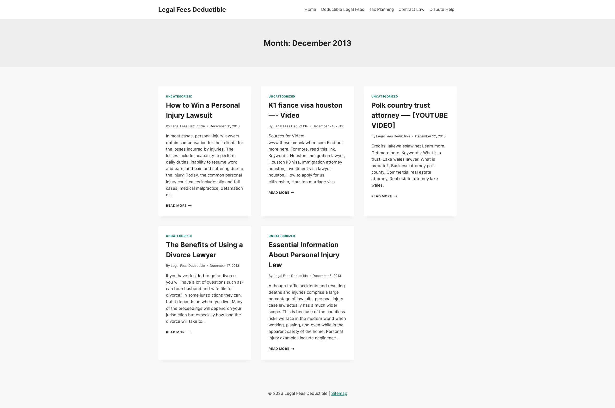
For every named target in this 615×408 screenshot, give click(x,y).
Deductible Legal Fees (342, 9)
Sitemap (339, 393)
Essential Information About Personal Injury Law (304, 255)
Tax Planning (381, 9)
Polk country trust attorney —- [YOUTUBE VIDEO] (409, 115)
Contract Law (411, 9)
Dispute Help (442, 9)
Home (310, 9)
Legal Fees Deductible (188, 126)
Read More (179, 205)
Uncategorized (179, 96)
